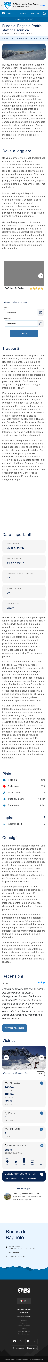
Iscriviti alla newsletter (24, 1317)
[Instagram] (28, 1341)
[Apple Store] (32, 1347)
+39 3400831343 (12, 1252)
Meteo (11, 13)
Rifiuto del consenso (24, 1334)
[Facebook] (35, 1341)
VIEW (40, 1074)
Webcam (44, 38)
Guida (5, 38)
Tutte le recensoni (14, 1028)
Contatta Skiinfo (24, 1309)
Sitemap (24, 1328)
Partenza (7, 318)
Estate (27, 19)
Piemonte (31, 1178)
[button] (44, 13)
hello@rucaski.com (15, 1257)
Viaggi (23, 13)
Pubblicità (24, 1312)
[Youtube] (14, 1341)
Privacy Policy (24, 1323)
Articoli (35, 13)
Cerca (24, 333)
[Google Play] (18, 1347)
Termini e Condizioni (24, 1326)
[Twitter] (21, 1341)
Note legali (24, 1320)
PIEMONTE (7, 34)
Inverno (18, 19)
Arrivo (6, 307)
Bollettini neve (19, 38)
